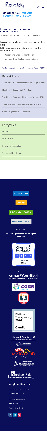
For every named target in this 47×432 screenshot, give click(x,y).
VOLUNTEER (27, 13)
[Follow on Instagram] (19, 415)
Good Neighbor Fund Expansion (16, 111)
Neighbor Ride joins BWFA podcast (17, 90)
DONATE (27, 16)
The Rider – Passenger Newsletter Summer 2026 (23, 97)
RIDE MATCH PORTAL (12, 16)
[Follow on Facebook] (10, 415)
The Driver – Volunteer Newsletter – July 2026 (21, 104)
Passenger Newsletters (12, 146)
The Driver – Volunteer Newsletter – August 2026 (23, 82)
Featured (6, 131)
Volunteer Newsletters (12, 153)
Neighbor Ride (9, 35)
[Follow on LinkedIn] (15, 415)
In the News (35, 35)
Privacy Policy (21, 229)
